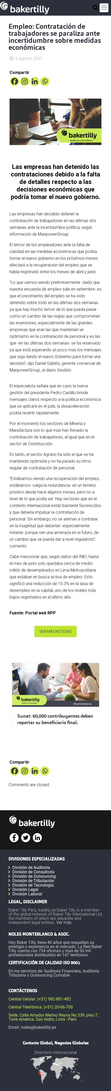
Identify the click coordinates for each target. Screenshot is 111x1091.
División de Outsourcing (34, 876)
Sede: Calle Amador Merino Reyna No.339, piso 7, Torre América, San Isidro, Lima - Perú (53, 1017)
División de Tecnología (33, 885)
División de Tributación (33, 880)
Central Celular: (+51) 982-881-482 (40, 999)
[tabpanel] (56, 697)
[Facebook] (14, 81)
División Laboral (27, 893)
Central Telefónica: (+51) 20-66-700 (41, 1007)
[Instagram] (24, 81)
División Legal (25, 889)
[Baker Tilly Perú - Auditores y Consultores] (24, 7)
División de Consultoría (33, 871)
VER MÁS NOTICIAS (55, 631)
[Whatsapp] (44, 81)
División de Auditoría (31, 867)
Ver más (64, 922)
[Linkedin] (34, 81)
